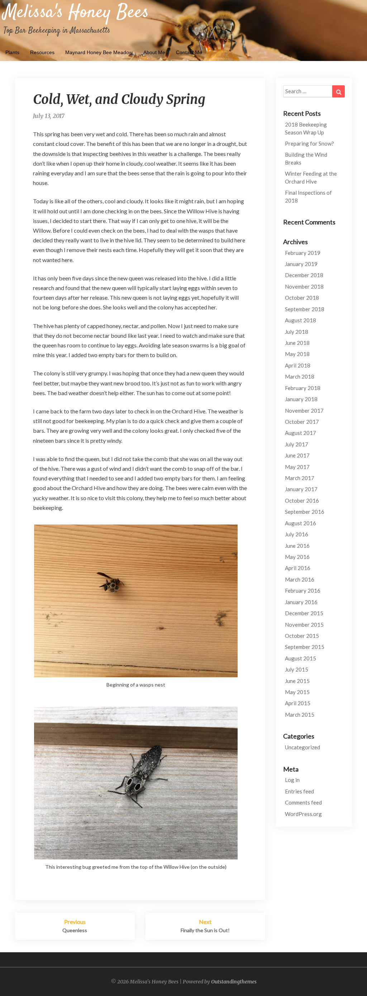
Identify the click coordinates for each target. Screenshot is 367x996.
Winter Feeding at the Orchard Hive (311, 177)
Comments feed (303, 802)
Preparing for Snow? (309, 143)
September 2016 (304, 511)
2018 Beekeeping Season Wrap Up (306, 128)
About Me (154, 52)
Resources (42, 52)
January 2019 (301, 264)
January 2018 (301, 399)
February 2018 (302, 388)
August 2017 (300, 433)
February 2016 (302, 590)
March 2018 (299, 376)
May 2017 (297, 467)
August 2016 (300, 523)
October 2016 (302, 500)
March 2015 (299, 714)
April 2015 (297, 703)
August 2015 (300, 658)
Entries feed (299, 791)
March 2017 (299, 478)
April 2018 (297, 365)
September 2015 (304, 647)
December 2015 (304, 613)
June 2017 (297, 455)
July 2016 (296, 534)
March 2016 (299, 579)
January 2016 (301, 602)
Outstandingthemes (234, 981)
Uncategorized (302, 747)
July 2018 (296, 331)
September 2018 (304, 309)
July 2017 (296, 444)
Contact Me (189, 52)
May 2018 (297, 354)
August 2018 (300, 320)
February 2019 (302, 253)
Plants (12, 52)
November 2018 (304, 286)
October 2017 (302, 421)
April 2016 (297, 568)
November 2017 (304, 410)
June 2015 (297, 681)
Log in (292, 780)
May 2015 (297, 692)
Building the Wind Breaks (306, 158)
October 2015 (302, 635)
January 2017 (301, 489)
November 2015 (304, 624)
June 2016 (297, 545)
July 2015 (296, 669)
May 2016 (297, 557)
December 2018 (304, 275)
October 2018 (302, 297)
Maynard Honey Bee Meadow (99, 52)
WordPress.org (303, 814)
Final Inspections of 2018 (308, 196)
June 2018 (297, 343)
